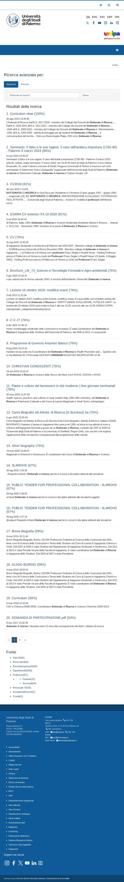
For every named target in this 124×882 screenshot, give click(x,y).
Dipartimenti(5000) (22, 670)
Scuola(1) (18, 696)
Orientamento (15, 752)
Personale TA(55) (22, 687)
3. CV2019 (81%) (18, 184)
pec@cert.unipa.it (60, 737)
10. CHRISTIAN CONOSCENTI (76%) (33, 366)
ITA (88, 17)
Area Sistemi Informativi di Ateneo (32, 878)
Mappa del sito (15, 765)
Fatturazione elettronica (19, 836)
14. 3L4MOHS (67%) (21, 465)
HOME (115, 65)
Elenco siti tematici (17, 782)
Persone (25, 84)
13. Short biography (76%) (25, 445)
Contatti (48, 717)
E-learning (13, 831)
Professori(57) (20, 674)
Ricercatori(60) (20, 662)
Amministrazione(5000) (25, 666)
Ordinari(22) (28, 679)
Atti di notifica (14, 818)
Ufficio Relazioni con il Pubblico (22, 756)
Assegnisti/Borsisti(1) (24, 691)
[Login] (117, 5)
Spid (11, 795)
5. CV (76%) (15, 237)
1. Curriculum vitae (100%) (25, 113)
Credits (12, 760)
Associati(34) (29, 683)
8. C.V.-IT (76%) (18, 320)
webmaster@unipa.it (68, 740)
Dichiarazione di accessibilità (58, 878)
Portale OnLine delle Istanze (21, 787)
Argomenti (11, 84)
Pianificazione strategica (19, 814)
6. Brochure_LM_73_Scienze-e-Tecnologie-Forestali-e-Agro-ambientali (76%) (61, 270)
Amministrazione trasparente (21, 801)
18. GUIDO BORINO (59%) (26, 564)
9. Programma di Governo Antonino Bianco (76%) (42, 343)
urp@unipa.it (58, 732)
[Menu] (117, 50)
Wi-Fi (11, 791)
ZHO (102, 17)
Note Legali (14, 769)
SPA (117, 17)
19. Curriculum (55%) (21, 598)
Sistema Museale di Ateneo (20, 840)
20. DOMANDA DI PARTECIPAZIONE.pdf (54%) (41, 617)
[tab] (11, 84)
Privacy (12, 774)
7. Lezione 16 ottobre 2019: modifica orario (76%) (42, 290)
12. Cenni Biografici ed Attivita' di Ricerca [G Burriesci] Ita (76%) (52, 412)
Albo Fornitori (14, 809)
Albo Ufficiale (14, 805)
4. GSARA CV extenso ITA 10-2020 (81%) (36, 214)
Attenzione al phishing (18, 778)
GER (109, 17)
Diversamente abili (17, 823)
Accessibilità (14, 747)
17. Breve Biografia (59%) (24, 531)
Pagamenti (13, 849)
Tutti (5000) (19, 657)
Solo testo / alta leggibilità (20, 845)
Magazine (13, 827)
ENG (94, 17)
